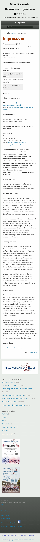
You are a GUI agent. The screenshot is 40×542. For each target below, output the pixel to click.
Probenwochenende (9, 427)
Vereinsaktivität (7, 434)
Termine (5, 430)
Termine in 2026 (7, 382)
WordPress (30, 540)
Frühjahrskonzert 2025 (9, 402)
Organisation (6, 424)
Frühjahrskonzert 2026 (9, 385)
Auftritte (5, 414)
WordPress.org (6, 511)
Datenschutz (5, 518)
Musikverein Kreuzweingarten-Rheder (20, 9)
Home (14, 33)
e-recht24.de (32, 353)
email (3, 504)
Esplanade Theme (17, 540)
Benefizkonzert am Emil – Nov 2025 (14, 398)
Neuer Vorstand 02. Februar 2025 (13, 405)
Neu (3, 420)
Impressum (5, 515)
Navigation (20, 23)
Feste (4, 417)
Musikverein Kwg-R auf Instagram (13, 526)
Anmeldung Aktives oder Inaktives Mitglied (17, 389)
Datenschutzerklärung (14, 348)
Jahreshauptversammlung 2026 (13, 395)
